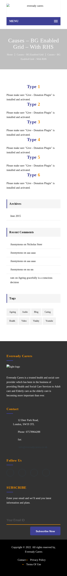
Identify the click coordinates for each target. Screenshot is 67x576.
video (24, 321)
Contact (22, 560)
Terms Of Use (33, 564)
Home (10, 54)
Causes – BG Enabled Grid (30, 54)
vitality (36, 321)
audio (25, 312)
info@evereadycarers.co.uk (32, 447)
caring (48, 312)
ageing (12, 312)
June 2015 (15, 216)
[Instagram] (46, 472)
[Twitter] (22, 472)
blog (36, 312)
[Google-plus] (34, 472)
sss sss (30, 269)
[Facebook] (10, 472)
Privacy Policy (38, 560)
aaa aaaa (31, 252)
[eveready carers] (33, 8)
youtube (49, 321)
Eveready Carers (33, 551)
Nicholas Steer (34, 244)
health (12, 321)
